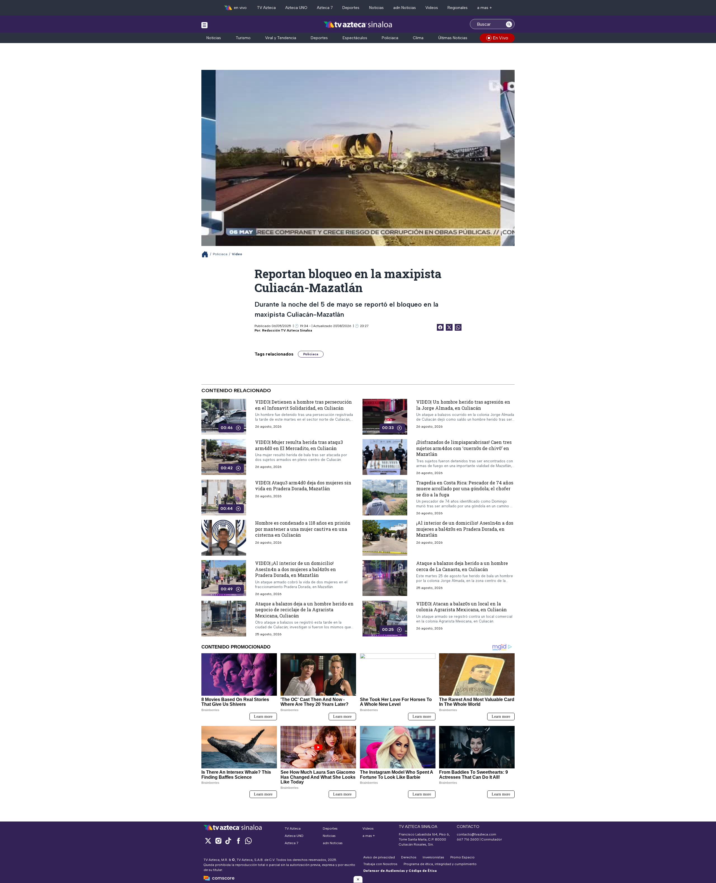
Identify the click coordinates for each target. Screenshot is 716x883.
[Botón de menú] (204, 25)
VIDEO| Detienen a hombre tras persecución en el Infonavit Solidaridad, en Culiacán (303, 405)
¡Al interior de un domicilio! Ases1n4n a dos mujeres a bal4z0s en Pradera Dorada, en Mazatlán (464, 529)
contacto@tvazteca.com (476, 834)
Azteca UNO (296, 7)
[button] (358, 879)
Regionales (457, 7)
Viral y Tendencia (280, 37)
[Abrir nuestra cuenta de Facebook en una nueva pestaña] (238, 840)
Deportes (350, 7)
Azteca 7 (325, 7)
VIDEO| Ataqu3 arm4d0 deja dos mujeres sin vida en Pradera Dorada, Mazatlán (303, 485)
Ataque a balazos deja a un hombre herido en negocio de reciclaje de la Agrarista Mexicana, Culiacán (304, 609)
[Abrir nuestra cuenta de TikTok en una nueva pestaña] (228, 840)
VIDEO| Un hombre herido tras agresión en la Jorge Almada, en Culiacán (463, 405)
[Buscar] (509, 24)
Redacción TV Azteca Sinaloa (287, 330)
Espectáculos (355, 37)
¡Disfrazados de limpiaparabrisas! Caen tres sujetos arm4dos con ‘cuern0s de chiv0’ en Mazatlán (464, 448)
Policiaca (390, 37)
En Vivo (500, 38)
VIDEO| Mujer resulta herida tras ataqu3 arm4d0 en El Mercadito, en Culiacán (299, 445)
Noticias (376, 7)
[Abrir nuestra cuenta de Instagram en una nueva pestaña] (218, 840)
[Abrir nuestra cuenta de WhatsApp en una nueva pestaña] (248, 840)
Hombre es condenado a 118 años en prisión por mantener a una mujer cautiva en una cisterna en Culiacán (302, 529)
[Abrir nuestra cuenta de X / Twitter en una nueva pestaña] (208, 840)
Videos (431, 7)
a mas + (484, 7)
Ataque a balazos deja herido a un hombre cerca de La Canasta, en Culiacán (462, 566)
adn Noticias (404, 7)
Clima (418, 37)
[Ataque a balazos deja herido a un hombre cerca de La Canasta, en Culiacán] (384, 578)
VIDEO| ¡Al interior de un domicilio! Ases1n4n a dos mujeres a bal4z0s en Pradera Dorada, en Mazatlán (295, 569)
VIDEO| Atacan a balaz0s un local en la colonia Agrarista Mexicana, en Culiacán (461, 606)
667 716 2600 (468, 839)
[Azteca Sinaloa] (358, 24)
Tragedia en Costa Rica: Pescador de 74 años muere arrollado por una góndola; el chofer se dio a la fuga (464, 488)
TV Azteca (266, 7)
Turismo (243, 37)
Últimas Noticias (452, 37)
